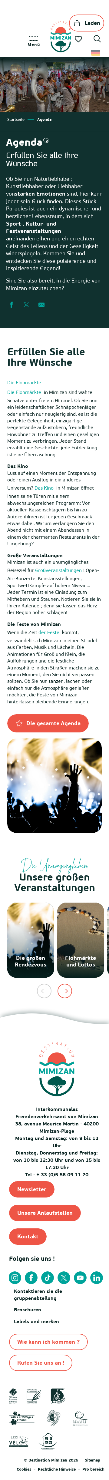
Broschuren (27, 1309)
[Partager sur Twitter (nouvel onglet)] (26, 305)
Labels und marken (36, 1321)
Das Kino (44, 488)
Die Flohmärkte (24, 382)
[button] (97, 40)
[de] (96, 53)
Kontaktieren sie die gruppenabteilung (38, 1294)
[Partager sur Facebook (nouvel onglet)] (11, 305)
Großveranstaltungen (58, 570)
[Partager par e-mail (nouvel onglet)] (41, 305)
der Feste (48, 632)
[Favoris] (79, 39)
